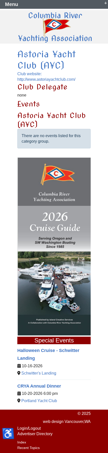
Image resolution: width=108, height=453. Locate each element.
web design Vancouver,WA (67, 421)
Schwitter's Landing (38, 373)
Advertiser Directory (34, 434)
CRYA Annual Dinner (39, 386)
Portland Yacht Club (39, 401)
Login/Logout (29, 428)
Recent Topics (28, 448)
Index (21, 442)
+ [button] (105, 2)
